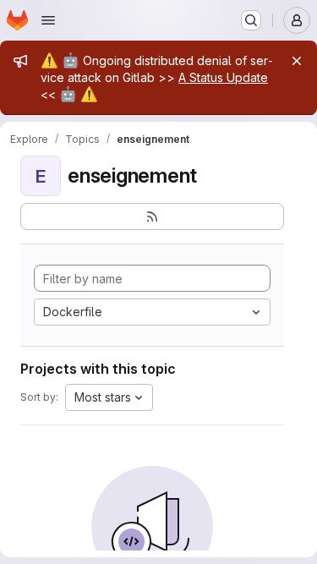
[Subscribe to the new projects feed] (152, 216)
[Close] (297, 61)
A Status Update (223, 77)
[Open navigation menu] (48, 20)
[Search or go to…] (251, 20)
